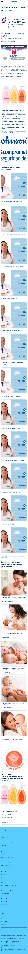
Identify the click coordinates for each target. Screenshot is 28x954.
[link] (14, 95)
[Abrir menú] (4, 2)
